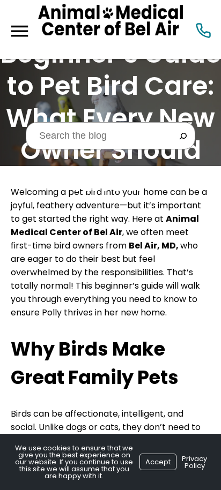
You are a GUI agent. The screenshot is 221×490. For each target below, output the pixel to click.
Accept (158, 462)
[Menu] (19, 31)
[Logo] (110, 29)
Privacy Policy (194, 462)
